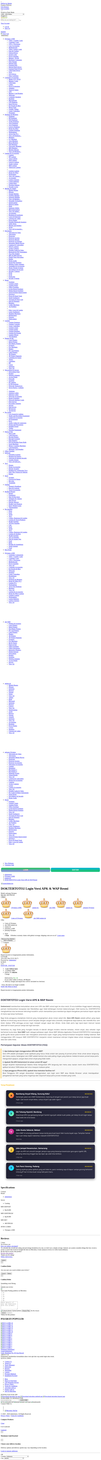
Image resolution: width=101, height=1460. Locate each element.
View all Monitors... (15, 151)
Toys (6, 463)
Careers (7, 1372)
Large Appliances (14, 312)
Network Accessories (15, 396)
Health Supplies (14, 521)
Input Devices (13, 104)
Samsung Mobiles (14, 197)
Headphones (12, 576)
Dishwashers (13, 319)
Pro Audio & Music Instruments (19, 793)
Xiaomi (11, 692)
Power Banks (13, 220)
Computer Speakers (15, 97)
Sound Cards (13, 55)
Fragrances (12, 495)
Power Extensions (14, 86)
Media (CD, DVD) (15, 79)
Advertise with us (10, 1388)
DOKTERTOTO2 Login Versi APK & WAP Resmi (21, 880)
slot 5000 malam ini (39, 918)
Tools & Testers (13, 90)
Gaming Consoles (14, 324)
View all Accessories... (16, 229)
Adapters (11, 88)
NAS (10, 72)
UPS (10, 92)
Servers (11, 405)
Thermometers (13, 507)
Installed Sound (13, 426)
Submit (4, 1260)
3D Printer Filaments (15, 356)
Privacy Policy (9, 1384)
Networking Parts (14, 372)
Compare (6, 942)
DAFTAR (75, 870)
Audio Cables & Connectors (17, 423)
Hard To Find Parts (11, 1381)
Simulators (12, 768)
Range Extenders (14, 398)
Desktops (11, 116)
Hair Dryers (12, 500)
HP (10, 363)
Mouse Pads (12, 107)
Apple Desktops (14, 121)
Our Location (5, 8)
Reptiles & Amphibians (16, 544)
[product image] (7, 883)
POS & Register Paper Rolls (17, 442)
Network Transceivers (15, 386)
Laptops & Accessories (12, 153)
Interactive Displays (15, 650)
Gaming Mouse (13, 335)
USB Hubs (12, 83)
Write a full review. (7, 1257)
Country (3, 1456)
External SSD (13, 65)
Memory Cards (13, 81)
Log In (7, 27)
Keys (10, 421)
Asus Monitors (13, 141)
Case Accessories (14, 46)
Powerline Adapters (15, 403)
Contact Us (8, 1361)
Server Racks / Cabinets (16, 388)
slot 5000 (7, 622)
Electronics (8, 231)
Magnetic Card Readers (16, 449)
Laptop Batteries (14, 181)
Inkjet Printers (13, 342)
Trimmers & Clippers (15, 499)
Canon (11, 365)
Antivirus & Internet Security (18, 458)
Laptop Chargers (14, 180)
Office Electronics (14, 648)
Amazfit (11, 717)
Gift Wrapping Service (12, 1382)
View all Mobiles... (15, 199)
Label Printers (13, 352)
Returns (7, 1368)
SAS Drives (12, 74)
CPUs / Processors (14, 44)
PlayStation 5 (13, 770)
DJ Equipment (13, 419)
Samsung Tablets (14, 208)
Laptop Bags (13, 183)
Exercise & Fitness (14, 479)
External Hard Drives (15, 69)
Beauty (11, 493)
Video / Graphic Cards (16, 40)
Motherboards (13, 47)
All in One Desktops (15, 586)
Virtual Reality (13, 775)
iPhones (11, 192)
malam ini (8, 683)
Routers (11, 373)
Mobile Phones (13, 190)
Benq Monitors (13, 143)
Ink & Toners (13, 643)
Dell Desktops (13, 120)
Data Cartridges (13, 76)
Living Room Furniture (16, 289)
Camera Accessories (15, 787)
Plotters (11, 349)
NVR (10, 275)
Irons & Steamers (14, 301)
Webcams (12, 95)
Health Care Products (15, 504)
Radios (11, 259)
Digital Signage (13, 652)
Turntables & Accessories (16, 266)
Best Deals (8, 550)
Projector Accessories (15, 241)
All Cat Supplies (14, 537)
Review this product (7, 1253)
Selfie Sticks (12, 224)
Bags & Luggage (14, 488)
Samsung (11, 366)
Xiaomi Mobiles (14, 194)
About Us (8, 1363)
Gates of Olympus (17, 918)
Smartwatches (13, 203)
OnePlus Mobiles (14, 195)
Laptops (11, 155)
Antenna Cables (14, 393)
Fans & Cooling (14, 51)
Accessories (12, 178)
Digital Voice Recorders (16, 257)
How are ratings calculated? (9, 1246)
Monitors (11, 137)
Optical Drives (13, 53)
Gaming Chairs (13, 284)
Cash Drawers (13, 435)
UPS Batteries (13, 102)
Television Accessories (16, 764)
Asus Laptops (13, 158)
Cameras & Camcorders (16, 245)
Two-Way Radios (14, 254)
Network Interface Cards (16, 400)
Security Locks (13, 187)
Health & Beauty (10, 491)
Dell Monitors (13, 144)
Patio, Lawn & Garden (16, 310)
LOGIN (25, 870)
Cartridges (12, 361)
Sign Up (7, 28)
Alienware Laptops (15, 167)
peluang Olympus (10, 752)
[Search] (20, 20)
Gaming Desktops (14, 130)
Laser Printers (13, 340)
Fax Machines (13, 347)
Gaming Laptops (14, 171)
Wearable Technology (15, 201)
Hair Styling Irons (14, 497)
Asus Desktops (13, 123)
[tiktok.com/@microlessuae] (11, 1410)
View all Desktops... (15, 136)
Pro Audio (8, 412)
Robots (11, 474)
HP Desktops (13, 118)
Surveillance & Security (16, 269)
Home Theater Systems (16, 268)
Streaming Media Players (16, 243)
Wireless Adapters (14, 375)
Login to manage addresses (9, 1451)
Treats (10, 514)
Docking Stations (14, 185)
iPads (10, 206)
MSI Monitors (13, 148)
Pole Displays (13, 440)
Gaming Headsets (14, 331)
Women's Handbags (15, 486)
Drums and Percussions (16, 425)
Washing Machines (15, 314)
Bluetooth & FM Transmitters (18, 252)
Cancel (4, 1273)
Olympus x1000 (10, 39)
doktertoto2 (8, 874)
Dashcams (12, 277)
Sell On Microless (10, 1391)
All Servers (12, 410)
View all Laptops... (15, 176)
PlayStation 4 (13, 771)
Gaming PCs (13, 583)
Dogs (10, 511)
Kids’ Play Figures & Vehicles (18, 472)
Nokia (11, 694)
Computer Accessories (12, 77)
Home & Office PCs (15, 581)
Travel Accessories (14, 490)
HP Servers (12, 409)
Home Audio (13, 261)
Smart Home (13, 794)
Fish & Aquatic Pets (15, 539)
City (2, 1458)
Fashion (7, 484)
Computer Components (16, 555)
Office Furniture (14, 287)
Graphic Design (14, 460)
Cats (10, 525)
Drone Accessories (14, 467)
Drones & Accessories (15, 780)
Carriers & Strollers (15, 534)
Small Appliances (14, 298)
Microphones (13, 100)
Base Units (12, 433)
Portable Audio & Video (16, 250)
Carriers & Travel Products (17, 520)
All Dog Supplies (14, 523)
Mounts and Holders (15, 225)
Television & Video (15, 232)
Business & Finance (15, 456)
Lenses (11, 786)
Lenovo (11, 706)
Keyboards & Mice (15, 106)
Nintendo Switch (14, 773)
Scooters (11, 477)
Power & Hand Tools (15, 296)
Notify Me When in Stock (9, 986)
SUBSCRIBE (24, 1400)
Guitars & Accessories (15, 417)
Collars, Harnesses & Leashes (18, 518)
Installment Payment (11, 1376)
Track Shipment (10, 1365)
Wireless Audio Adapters (16, 264)
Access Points (13, 377)
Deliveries (8, 1367)
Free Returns (5, 7)
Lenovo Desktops (14, 127)
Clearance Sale (9, 865)
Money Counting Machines (17, 446)
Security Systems (14, 278)
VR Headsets (13, 336)
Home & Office (13, 129)
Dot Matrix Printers (15, 343)
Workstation (12, 174)
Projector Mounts (14, 240)
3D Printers (12, 354)
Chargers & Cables (15, 218)
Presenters (12, 113)
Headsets (11, 99)
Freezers (11, 317)
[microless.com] (4, 18)
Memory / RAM (14, 58)
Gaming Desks (13, 285)
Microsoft (12, 701)
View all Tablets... (14, 211)
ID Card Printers (14, 351)
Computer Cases (14, 42)
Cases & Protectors (15, 217)
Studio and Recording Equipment (19, 416)
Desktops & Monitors (11, 114)
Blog (6, 1379)
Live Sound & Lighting (16, 414)
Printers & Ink (9, 338)
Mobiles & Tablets (10, 188)
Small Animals (13, 546)
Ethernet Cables (14, 395)
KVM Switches (13, 384)
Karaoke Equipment (15, 430)
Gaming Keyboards (15, 333)
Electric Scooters (14, 469)
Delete (9, 1273)
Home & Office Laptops (16, 593)
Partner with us (9, 1389)
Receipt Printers (14, 437)
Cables (11, 84)
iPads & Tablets (13, 204)
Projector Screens (14, 238)
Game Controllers (14, 111)
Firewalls (11, 379)
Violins (11, 428)
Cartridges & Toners (15, 358)
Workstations (13, 132)
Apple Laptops (13, 164)
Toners (11, 359)
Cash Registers (13, 447)
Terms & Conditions (11, 1386)
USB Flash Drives (14, 70)
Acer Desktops (13, 125)
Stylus (11, 227)
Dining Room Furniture (16, 291)
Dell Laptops (13, 160)
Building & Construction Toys (18, 470)
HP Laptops (12, 157)
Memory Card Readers (16, 93)
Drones (11, 465)
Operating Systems (14, 454)
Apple (11, 712)
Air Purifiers (12, 306)
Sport (6, 476)
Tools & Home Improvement (18, 292)
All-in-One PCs (13, 134)
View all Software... (15, 462)
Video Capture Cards (15, 49)
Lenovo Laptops (14, 162)
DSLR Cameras (14, 247)
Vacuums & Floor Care (16, 299)
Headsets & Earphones (16, 215)
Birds (10, 543)
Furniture (11, 282)
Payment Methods (10, 1374)
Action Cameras (14, 248)
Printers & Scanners (15, 623)
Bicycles (11, 481)
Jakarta (6, 3)
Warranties (8, 1370)
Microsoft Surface (14, 210)
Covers (11, 727)
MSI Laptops (13, 166)
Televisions (12, 234)
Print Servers (13, 402)
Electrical (11, 294)
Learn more (61, 935)
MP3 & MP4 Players (15, 255)
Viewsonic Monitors (15, 146)
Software (7, 453)
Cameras (11, 782)
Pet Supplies (8, 509)
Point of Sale (9, 432)
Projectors (12, 236)
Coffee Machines (14, 305)
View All (11, 368)
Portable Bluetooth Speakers (17, 222)
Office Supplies (9, 451)
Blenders (11, 303)
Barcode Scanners (14, 439)
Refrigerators (13, 315)
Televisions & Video (15, 754)
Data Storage (13, 62)
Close (2, 1423)
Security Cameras (14, 271)
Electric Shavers (14, 502)
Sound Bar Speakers (15, 262)
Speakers (11, 572)
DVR (10, 273)
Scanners (11, 345)
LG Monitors (13, 139)
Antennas (12, 391)
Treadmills (12, 483)
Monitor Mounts (14, 150)
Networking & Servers (12, 370)
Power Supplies (13, 56)
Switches (11, 380)
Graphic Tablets (14, 109)
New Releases (9, 863)
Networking (12, 653)
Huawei (11, 690)
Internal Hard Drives (15, 67)
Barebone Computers (15, 60)
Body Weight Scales (15, 506)
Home (7, 280)
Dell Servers (12, 407)
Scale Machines (13, 444)
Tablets (11, 697)
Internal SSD (13, 63)
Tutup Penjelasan (7, 1085)
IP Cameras (12, 382)
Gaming (7, 321)
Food (10, 513)
